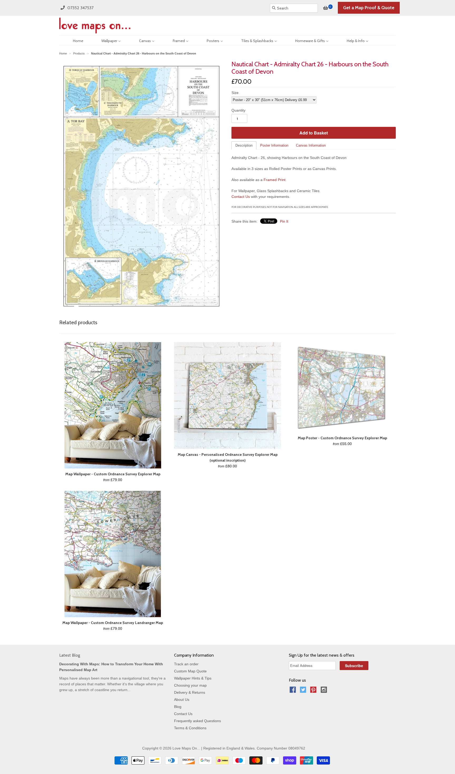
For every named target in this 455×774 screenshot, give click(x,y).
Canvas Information (311, 145)
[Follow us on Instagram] (325, 691)
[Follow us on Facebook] (294, 691)
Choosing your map (190, 685)
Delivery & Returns (189, 692)
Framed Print (274, 180)
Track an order (186, 664)
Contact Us (240, 196)
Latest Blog (69, 655)
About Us (181, 699)
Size (235, 93)
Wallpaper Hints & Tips (192, 678)
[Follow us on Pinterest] (314, 691)
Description (244, 145)
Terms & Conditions (190, 728)
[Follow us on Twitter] (304, 691)
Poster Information (274, 145)
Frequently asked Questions (197, 721)
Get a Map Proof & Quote (368, 7)
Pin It (284, 221)
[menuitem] (73, 40)
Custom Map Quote (190, 671)
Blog (177, 707)
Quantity (238, 110)
